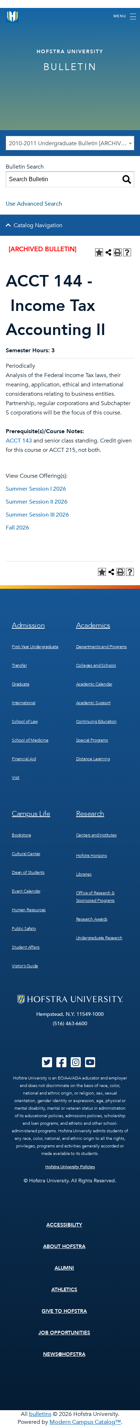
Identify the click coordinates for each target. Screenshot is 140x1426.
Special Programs (92, 740)
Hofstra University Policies (70, 1167)
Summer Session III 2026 (37, 515)
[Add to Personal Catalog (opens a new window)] (99, 252)
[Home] (12, 16)
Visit (15, 777)
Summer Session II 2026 (36, 502)
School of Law (25, 721)
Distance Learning (93, 759)
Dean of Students (28, 872)
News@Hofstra (64, 1354)
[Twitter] (47, 1065)
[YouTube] (90, 1065)
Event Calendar (26, 891)
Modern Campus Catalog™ (85, 1422)
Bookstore (21, 835)
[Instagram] (76, 1065)
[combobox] (70, 143)
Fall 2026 (17, 528)
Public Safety (24, 928)
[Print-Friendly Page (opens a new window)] (118, 252)
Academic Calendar (94, 684)
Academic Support (93, 703)
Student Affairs (25, 947)
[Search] (126, 179)
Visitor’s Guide (25, 966)
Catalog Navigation (38, 225)
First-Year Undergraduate (35, 647)
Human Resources (29, 910)
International (24, 703)
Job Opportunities (64, 1332)
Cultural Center (26, 854)
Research (90, 814)
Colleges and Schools (96, 665)
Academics (93, 625)
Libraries (84, 874)
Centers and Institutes (96, 835)
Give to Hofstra (64, 1311)
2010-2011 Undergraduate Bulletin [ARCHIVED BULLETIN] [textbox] (71, 143)
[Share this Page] (108, 252)
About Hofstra (64, 1246)
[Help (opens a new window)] (127, 252)
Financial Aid (24, 759)
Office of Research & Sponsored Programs (95, 896)
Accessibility (64, 1224)
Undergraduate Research (99, 938)
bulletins (40, 1414)
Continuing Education (96, 721)
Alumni (64, 1268)
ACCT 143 (19, 441)
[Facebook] (61, 1065)
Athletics (64, 1289)
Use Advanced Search (34, 204)
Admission (28, 625)
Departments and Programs (101, 647)
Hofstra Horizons (91, 855)
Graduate (20, 684)
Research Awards (91, 919)
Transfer (19, 665)
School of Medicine (30, 740)
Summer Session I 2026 (36, 489)
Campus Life (31, 814)
